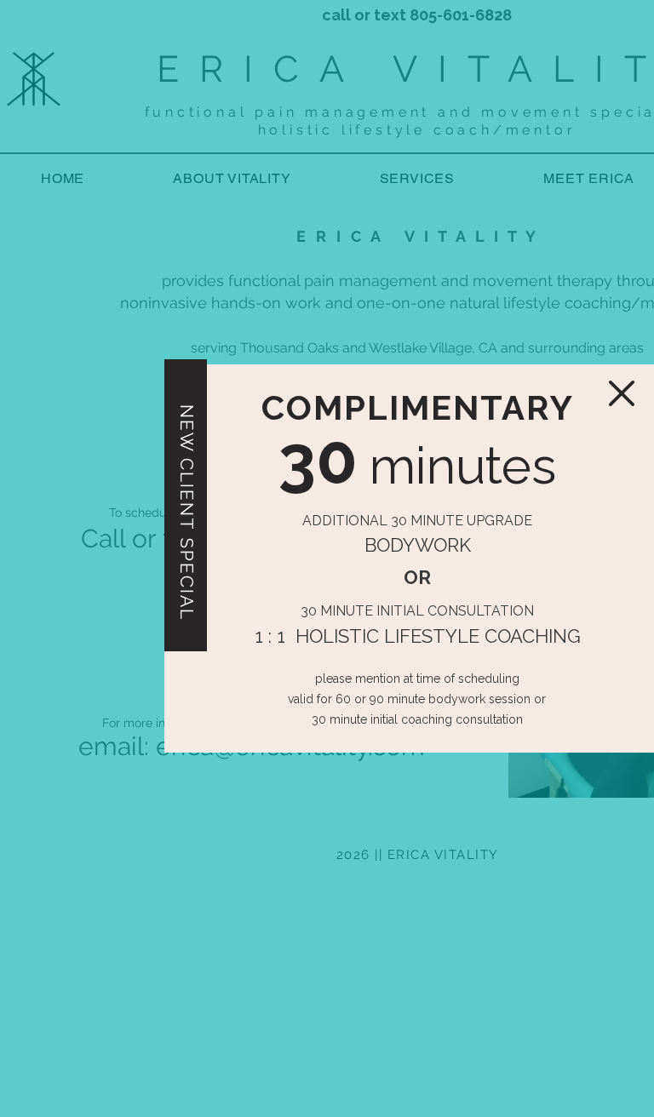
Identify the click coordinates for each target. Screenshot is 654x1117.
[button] (621, 393)
